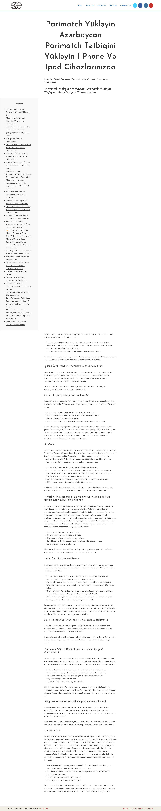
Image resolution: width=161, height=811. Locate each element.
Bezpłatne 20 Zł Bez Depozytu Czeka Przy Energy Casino (18, 286)
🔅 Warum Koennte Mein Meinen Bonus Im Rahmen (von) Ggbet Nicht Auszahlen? (18, 233)
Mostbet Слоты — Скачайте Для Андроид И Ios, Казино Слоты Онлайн (18, 209)
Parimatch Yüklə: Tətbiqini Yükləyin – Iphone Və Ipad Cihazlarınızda (17, 156)
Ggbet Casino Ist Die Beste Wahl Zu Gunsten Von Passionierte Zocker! (17, 266)
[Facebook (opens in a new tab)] (140, 5)
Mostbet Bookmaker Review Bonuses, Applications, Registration (18, 147)
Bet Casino (10, 124)
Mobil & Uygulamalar (15, 180)
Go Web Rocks (42, 808)
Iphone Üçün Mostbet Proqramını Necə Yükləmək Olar (17, 112)
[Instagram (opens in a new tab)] (146, 5)
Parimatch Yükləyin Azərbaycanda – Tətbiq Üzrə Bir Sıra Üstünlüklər (18, 224)
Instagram (144, 808)
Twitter (135, 808)
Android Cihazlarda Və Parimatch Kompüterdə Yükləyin (16, 195)
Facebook (127, 808)
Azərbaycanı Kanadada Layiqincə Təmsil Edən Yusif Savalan (17, 186)
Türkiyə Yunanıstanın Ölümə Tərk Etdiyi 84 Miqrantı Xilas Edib (18, 165)
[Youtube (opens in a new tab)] (151, 5)
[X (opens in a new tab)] (135, 5)
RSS (151, 808)
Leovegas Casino (13, 171)
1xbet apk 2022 (102, 745)
